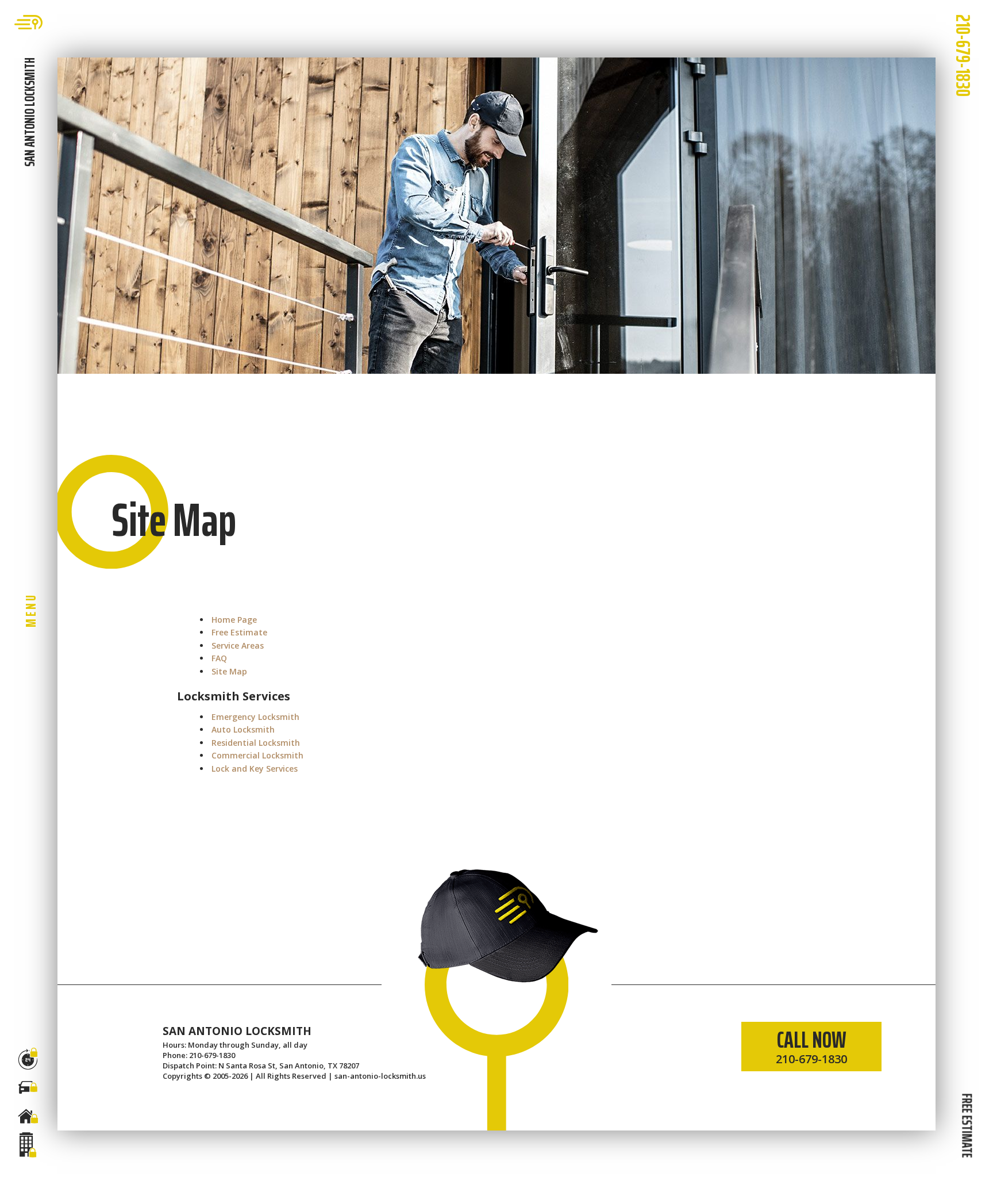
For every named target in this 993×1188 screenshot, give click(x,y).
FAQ (219, 658)
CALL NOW (811, 1044)
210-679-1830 (963, 55)
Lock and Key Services (254, 768)
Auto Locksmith (243, 729)
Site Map (229, 671)
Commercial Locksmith (257, 755)
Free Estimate (239, 632)
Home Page (234, 619)
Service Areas (237, 645)
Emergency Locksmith (255, 716)
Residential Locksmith (255, 742)
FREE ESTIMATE (966, 1125)
